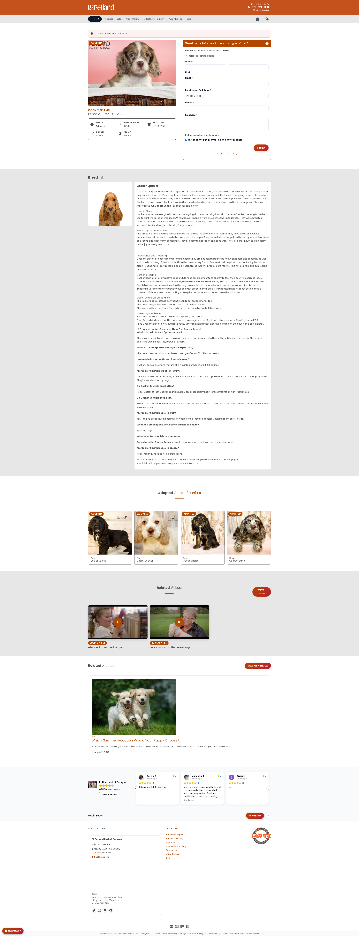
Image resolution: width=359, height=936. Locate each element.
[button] (269, 788)
